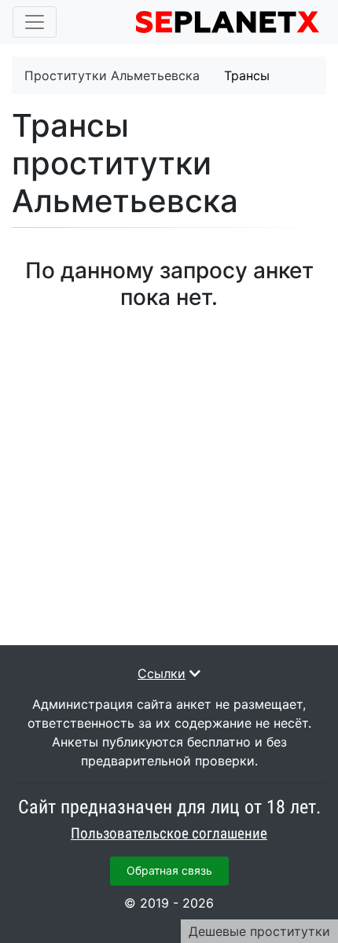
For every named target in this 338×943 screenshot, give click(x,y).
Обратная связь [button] (169, 870)
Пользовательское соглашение (169, 833)
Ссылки (162, 673)
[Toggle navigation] (35, 22)
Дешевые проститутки (259, 931)
